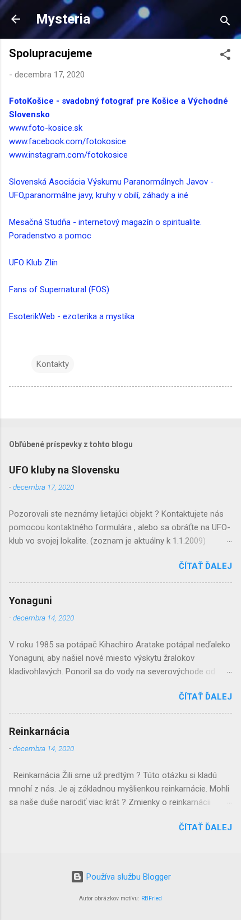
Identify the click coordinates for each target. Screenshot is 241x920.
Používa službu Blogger (127, 877)
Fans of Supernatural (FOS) (59, 289)
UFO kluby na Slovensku (64, 470)
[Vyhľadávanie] (225, 23)
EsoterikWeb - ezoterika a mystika (72, 316)
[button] (225, 56)
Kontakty (52, 364)
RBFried (151, 898)
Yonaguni (30, 600)
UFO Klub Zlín (33, 262)
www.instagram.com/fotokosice (68, 155)
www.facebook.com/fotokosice (67, 141)
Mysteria (63, 19)
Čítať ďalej (205, 566)
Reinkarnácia (39, 731)
